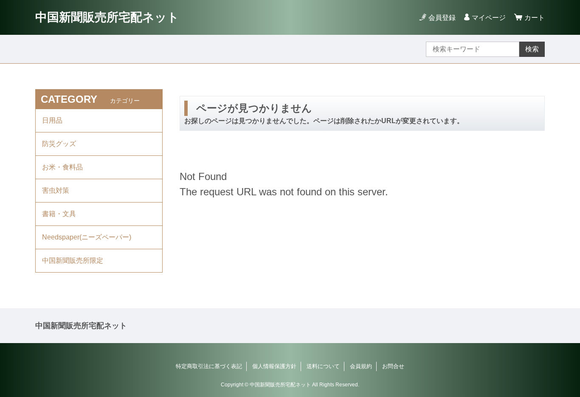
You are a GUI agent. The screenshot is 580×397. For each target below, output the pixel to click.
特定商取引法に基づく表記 (209, 366)
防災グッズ (59, 143)
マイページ (489, 17)
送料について (323, 366)
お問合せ (393, 366)
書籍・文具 (59, 213)
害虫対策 (55, 190)
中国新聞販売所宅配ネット (107, 17)
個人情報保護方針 (274, 366)
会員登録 (442, 17)
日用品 (52, 120)
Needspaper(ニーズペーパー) (86, 237)
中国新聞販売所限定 (72, 260)
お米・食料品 (62, 167)
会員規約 (361, 366)
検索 (532, 49)
